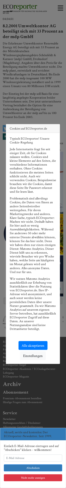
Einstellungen (33, 355)
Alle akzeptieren (33, 345)
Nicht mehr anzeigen (33, 478)
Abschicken (33, 468)
